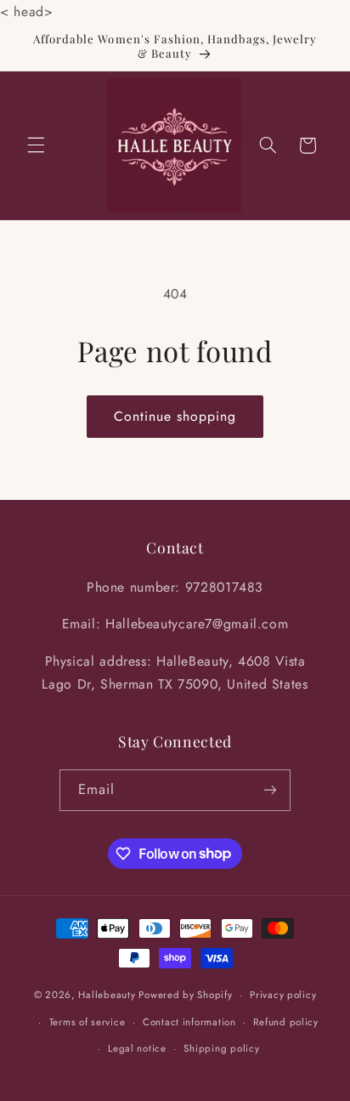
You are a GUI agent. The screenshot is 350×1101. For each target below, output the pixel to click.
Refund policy (286, 1022)
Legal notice (137, 1048)
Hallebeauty (106, 995)
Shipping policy (221, 1048)
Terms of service (87, 1022)
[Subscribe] (270, 790)
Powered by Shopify (185, 995)
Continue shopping (175, 416)
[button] (35, 145)
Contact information (189, 1022)
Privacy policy (283, 995)
